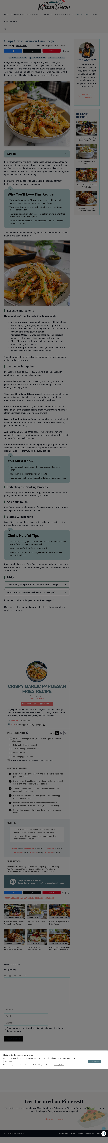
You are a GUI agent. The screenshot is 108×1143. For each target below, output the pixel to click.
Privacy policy (64, 1133)
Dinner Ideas (47, 14)
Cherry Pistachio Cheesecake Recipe (34, 948)
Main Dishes (16, 14)
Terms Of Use (89, 1133)
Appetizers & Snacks (80, 14)
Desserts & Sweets (62, 14)
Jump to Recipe (18, 58)
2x (61, 733)
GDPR (73, 1133)
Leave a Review (56, 58)
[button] (5, 29)
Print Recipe (38, 58)
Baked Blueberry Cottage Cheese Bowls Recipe (14, 923)
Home (6, 14)
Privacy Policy (10, 21)
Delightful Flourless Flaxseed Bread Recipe (13, 948)
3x (65, 733)
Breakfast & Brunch (31, 14)
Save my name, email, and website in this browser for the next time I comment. (36, 1029)
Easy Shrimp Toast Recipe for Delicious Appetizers (59, 948)
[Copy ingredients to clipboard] (27, 732)
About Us (79, 1133)
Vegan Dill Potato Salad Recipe (87, 162)
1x (57, 733)
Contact (94, 14)
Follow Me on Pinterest (54, 1119)
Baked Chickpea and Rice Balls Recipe (87, 186)
